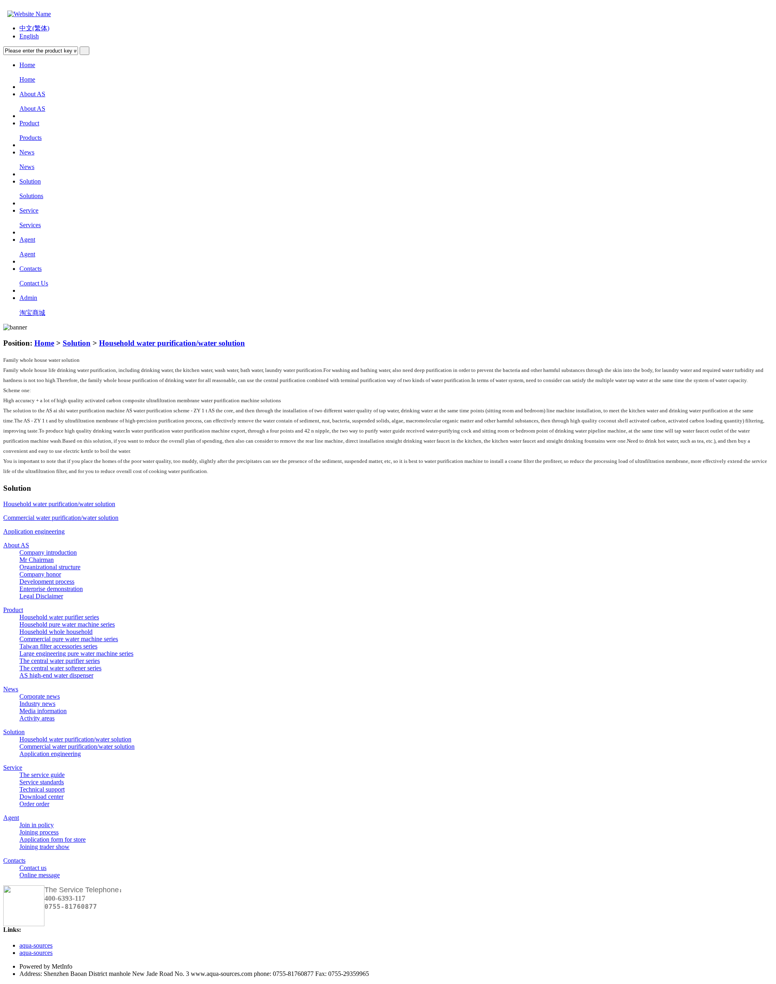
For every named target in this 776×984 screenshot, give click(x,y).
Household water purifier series (59, 617)
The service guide (42, 774)
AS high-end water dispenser (56, 675)
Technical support (42, 789)
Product (13, 609)
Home (44, 343)
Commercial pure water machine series (68, 639)
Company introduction (48, 552)
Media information (43, 710)
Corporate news (39, 696)
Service (12, 767)
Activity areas (37, 718)
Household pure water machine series (67, 624)
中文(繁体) (34, 28)
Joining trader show (44, 846)
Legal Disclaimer (41, 596)
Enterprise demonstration (51, 588)
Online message (39, 875)
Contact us (32, 867)
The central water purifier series (59, 660)
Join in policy (36, 824)
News (10, 689)
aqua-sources (36, 945)
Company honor (40, 574)
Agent (11, 817)
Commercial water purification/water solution (60, 517)
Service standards (41, 782)
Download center (41, 796)
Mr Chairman (36, 559)
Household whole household (56, 631)
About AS (16, 545)
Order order (34, 803)
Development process (46, 581)
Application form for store (52, 839)
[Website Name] (27, 14)
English (29, 36)
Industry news (37, 703)
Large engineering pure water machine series (76, 653)
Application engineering (34, 531)
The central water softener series (60, 668)
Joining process (39, 832)
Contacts (14, 860)
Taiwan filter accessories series (58, 646)
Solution (77, 343)
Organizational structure (49, 567)
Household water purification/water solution (172, 343)
